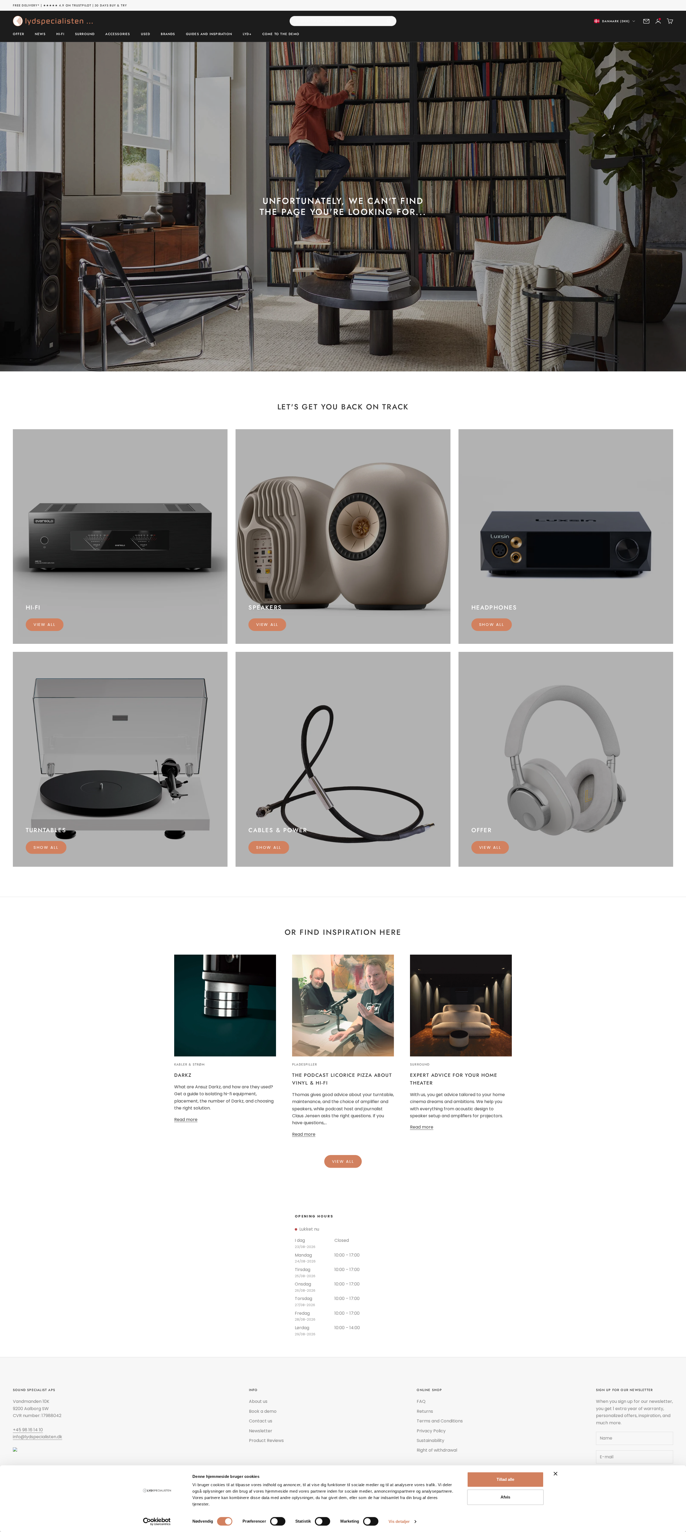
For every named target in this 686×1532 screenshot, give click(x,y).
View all (44, 624)
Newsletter (260, 1431)
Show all (491, 624)
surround (420, 1064)
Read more (185, 1119)
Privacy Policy (431, 1431)
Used (145, 34)
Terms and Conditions (440, 1421)
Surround (85, 34)
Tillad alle (505, 1479)
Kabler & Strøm (189, 1064)
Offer (18, 34)
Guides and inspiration (209, 34)
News (40, 34)
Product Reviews (266, 1440)
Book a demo (263, 1411)
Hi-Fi (60, 34)
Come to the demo (280, 34)
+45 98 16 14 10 (28, 1430)
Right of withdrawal (437, 1450)
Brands (168, 34)
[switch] (277, 1521)
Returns (425, 1411)
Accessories (117, 34)
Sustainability (430, 1440)
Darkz (183, 1075)
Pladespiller (304, 1064)
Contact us (260, 1421)
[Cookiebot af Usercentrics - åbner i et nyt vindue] (156, 1522)
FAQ (421, 1401)
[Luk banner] (555, 1473)
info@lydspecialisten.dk (37, 1437)
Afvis (505, 1497)
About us (258, 1401)
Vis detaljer (399, 1521)
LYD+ (247, 34)
